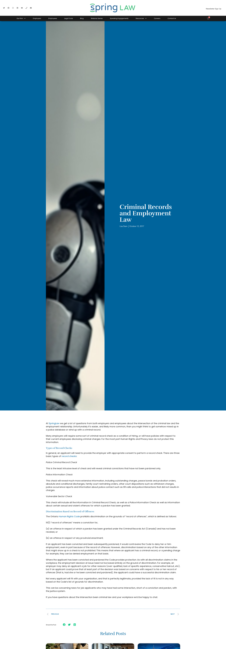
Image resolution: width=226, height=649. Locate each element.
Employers (37, 18)
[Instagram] (13, 8)
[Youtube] (22, 8)
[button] (64, 624)
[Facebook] (8, 8)
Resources (140, 18)
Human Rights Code (69, 516)
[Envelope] (30, 8)
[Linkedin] (17, 8)
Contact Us (172, 18)
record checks (69, 456)
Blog (82, 18)
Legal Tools (68, 18)
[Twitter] (4, 8)
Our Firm (20, 18)
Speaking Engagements (119, 18)
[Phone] (26, 8)
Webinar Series (97, 18)
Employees (52, 18)
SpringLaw (54, 423)
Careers (157, 18)
